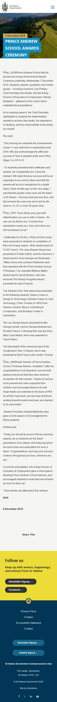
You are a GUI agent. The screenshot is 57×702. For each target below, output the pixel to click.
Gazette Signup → (28, 652)
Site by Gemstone (28, 688)
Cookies (28, 617)
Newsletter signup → (21, 581)
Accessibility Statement (28, 622)
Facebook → (16, 589)
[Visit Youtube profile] (37, 696)
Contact (28, 628)
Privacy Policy (28, 611)
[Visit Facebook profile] (19, 696)
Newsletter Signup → (28, 642)
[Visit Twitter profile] (25, 696)
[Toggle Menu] (53, 7)
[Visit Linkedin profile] (31, 696)
